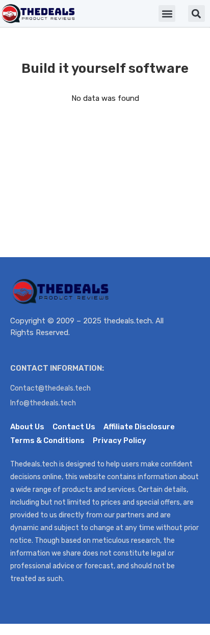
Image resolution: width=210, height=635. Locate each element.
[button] (167, 13)
